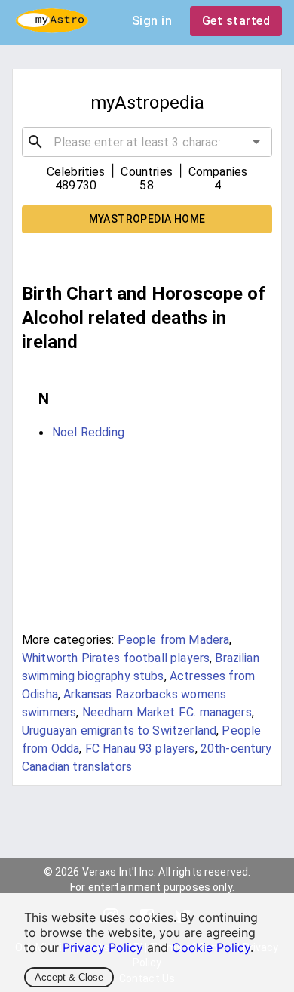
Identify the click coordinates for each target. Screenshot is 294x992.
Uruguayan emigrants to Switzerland (119, 730)
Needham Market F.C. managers (167, 712)
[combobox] (147, 142)
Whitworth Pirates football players (116, 658)
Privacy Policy (103, 947)
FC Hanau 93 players (140, 748)
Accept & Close (69, 977)
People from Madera (174, 640)
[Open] (256, 141)
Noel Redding (88, 432)
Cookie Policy (211, 947)
